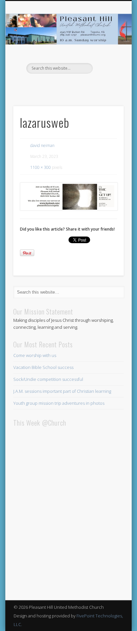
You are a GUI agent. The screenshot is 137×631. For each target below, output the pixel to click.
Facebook (67, 85)
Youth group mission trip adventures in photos (58, 403)
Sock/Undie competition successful (48, 379)
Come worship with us (34, 355)
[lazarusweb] (68, 196)
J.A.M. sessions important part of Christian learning (62, 391)
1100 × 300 (40, 167)
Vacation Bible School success (43, 367)
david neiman (42, 145)
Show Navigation (107, 59)
